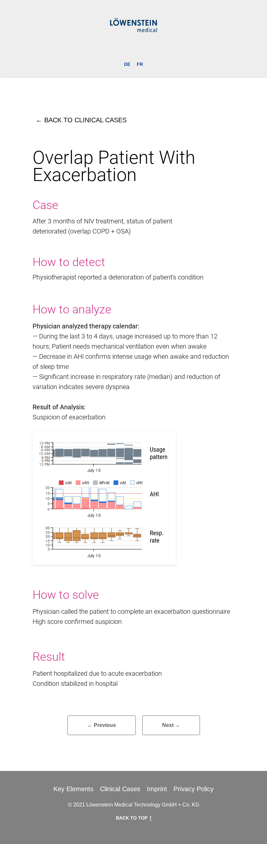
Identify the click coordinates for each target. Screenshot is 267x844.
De (127, 64)
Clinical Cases (120, 788)
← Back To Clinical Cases (81, 120)
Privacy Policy (194, 788)
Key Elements (73, 788)
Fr (140, 64)
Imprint (157, 788)
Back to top (132, 818)
